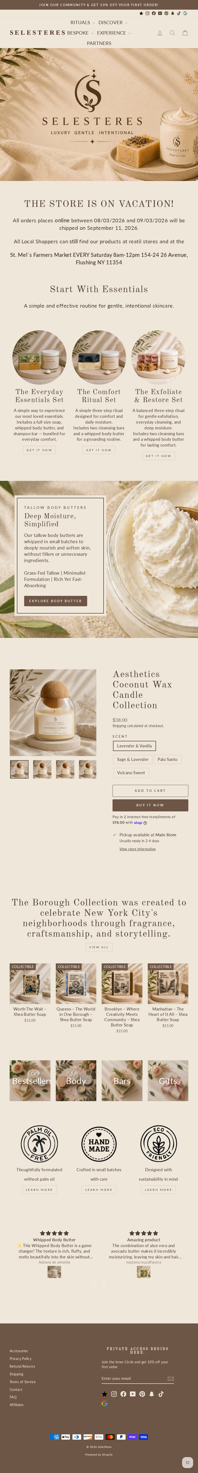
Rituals (81, 22)
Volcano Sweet (131, 772)
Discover (111, 22)
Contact (16, 1389)
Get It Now (39, 450)
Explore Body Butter (55, 601)
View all (99, 947)
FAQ (13, 1397)
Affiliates (16, 1405)
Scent (120, 736)
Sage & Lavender (132, 759)
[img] (54, 1233)
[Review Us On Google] (185, 13)
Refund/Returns (22, 1366)
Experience (112, 33)
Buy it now (150, 805)
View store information (138, 849)
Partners (99, 43)
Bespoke (78, 33)
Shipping (119, 726)
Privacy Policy (20, 1359)
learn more (39, 1189)
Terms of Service (23, 1382)
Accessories (19, 1351)
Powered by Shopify (99, 1454)
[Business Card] (141, 13)
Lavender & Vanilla (134, 745)
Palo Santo (167, 759)
